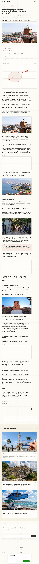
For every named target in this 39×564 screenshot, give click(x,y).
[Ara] (36, 1)
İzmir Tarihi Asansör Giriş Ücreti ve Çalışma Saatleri (13, 53)
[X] (2, 403)
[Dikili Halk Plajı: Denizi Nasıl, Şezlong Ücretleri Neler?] (19, 500)
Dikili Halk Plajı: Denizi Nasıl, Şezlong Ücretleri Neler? (15, 513)
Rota (7, 1)
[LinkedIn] (6, 403)
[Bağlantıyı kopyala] (10, 403)
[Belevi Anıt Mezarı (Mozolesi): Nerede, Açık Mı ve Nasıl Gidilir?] (19, 471)
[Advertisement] (16, 163)
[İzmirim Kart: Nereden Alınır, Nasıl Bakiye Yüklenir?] (19, 442)
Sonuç (4, 56)
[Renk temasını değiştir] (34, 1)
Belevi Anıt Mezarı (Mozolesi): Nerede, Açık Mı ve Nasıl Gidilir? (17, 484)
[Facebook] (4, 403)
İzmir (4, 453)
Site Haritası (3, 555)
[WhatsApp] (8, 403)
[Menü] (2, 1)
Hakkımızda (22, 547)
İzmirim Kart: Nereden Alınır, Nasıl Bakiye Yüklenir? (15, 455)
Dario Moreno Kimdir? (7, 50)
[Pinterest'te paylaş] (30, 118)
